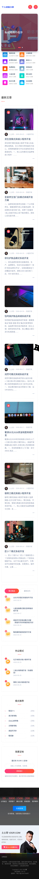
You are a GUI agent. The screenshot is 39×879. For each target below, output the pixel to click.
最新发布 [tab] (27, 591)
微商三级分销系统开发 (21, 682)
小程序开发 (30, 134)
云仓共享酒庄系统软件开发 (23, 597)
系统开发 (29, 192)
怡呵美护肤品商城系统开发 (18, 316)
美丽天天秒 (13, 731)
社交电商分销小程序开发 (22, 659)
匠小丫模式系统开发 (14, 551)
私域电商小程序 (14, 32)
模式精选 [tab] (12, 591)
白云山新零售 (13, 721)
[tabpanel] (19, 32)
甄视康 (11, 736)
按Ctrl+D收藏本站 (11, 847)
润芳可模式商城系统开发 (16, 374)
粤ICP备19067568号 (22, 873)
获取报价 (19, 771)
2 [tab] (22, 47)
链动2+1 (12, 711)
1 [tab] (18, 47)
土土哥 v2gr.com (11, 833)
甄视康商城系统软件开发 (22, 632)
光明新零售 (13, 726)
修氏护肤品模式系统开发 (16, 258)
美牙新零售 (13, 716)
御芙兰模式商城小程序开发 (18, 493)
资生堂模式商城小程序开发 (18, 139)
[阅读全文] (33, 159)
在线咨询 (19, 808)
